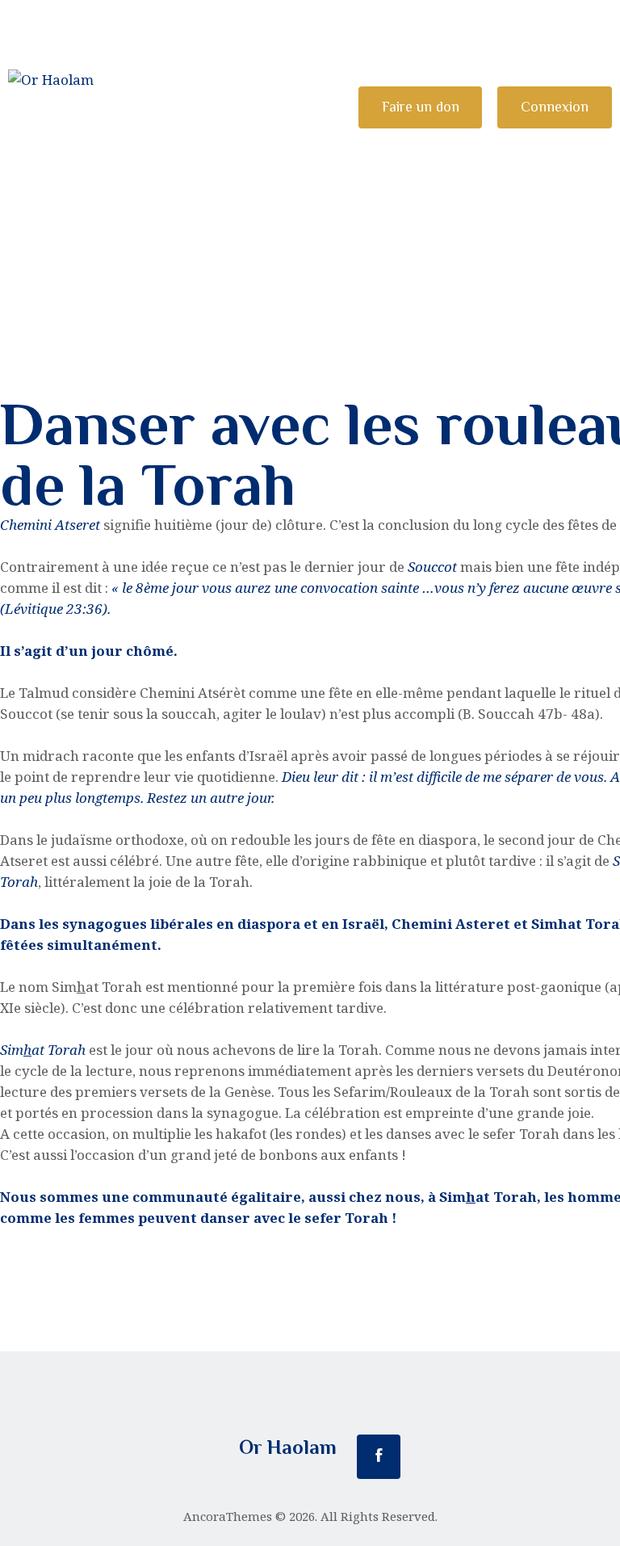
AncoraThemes (227, 1516)
